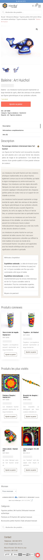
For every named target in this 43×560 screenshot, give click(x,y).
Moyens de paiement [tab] (11, 293)
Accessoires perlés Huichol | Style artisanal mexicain (19, 521)
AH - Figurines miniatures (14, 115)
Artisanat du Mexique (12, 17)
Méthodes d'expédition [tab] (12, 258)
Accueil (3, 17)
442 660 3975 (21, 1)
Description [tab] (6, 126)
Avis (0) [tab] (5, 135)
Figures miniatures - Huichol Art (26, 19)
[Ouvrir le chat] (37, 555)
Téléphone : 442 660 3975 (13, 541)
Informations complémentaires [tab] (13, 130)
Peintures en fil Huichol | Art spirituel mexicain (16, 517)
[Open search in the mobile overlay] (21, 12)
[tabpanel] (20, 275)
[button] (37, 29)
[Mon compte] (33, 5)
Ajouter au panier (15, 104)
